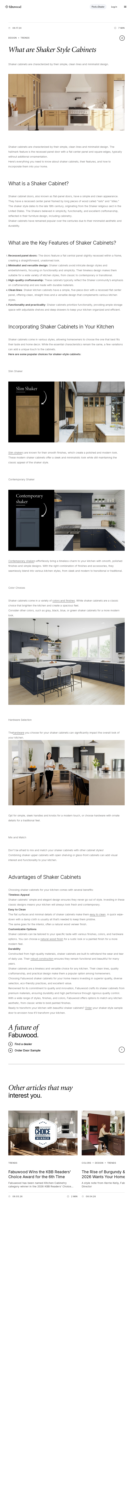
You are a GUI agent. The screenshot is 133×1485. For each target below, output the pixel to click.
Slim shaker (15, 452)
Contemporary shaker (21, 561)
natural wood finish (51, 939)
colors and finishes (63, 600)
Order (88, 1007)
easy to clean (98, 914)
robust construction (42, 958)
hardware (18, 732)
